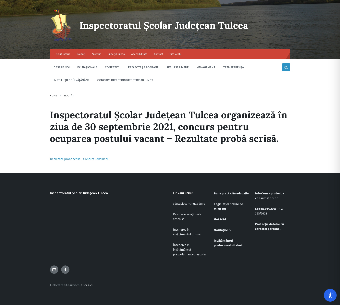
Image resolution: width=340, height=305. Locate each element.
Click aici (86, 285)
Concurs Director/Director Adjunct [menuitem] (125, 80)
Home (53, 95)
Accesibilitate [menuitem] (139, 54)
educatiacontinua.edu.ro (189, 203)
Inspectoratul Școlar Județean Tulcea (163, 25)
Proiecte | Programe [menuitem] (143, 67)
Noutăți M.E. (222, 230)
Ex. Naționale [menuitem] (87, 67)
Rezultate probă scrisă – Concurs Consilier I (79, 159)
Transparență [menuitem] (233, 67)
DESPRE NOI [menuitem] (62, 67)
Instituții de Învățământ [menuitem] (72, 80)
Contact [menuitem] (158, 54)
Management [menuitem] (206, 67)
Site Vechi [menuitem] (175, 54)
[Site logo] (62, 41)
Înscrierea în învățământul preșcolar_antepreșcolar (189, 249)
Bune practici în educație (231, 193)
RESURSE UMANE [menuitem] (177, 67)
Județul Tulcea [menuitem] (116, 54)
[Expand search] (286, 67)
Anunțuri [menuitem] (96, 54)
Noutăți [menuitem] (81, 54)
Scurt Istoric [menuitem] (63, 54)
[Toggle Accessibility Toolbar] (330, 295)
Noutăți (69, 95)
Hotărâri (220, 219)
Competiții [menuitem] (112, 67)
